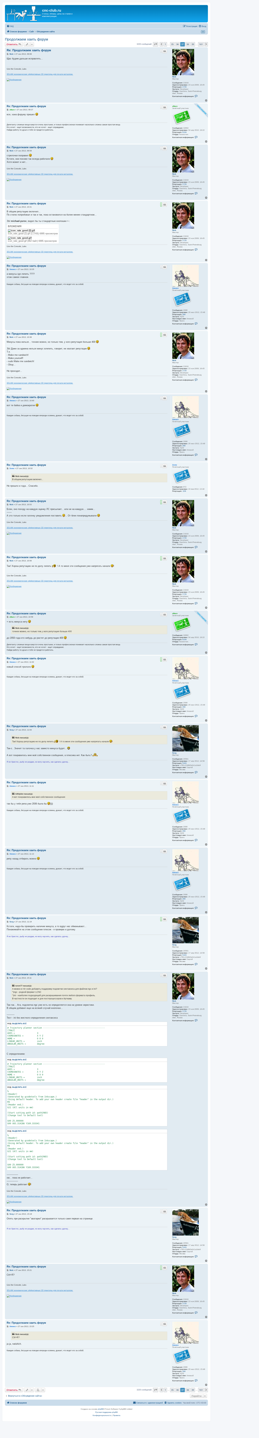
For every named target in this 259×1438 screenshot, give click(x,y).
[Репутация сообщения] (161, 51)
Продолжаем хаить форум (26, 39)
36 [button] (177, 44)
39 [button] (193, 44)
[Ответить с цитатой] (164, 51)
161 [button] (201, 44)
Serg (174, 753)
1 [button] (165, 44)
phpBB (100, 1409)
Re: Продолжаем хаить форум (29, 50)
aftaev (175, 106)
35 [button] (172, 44)
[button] (155, 44)
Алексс (175, 288)
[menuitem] (10, 26)
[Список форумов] (24, 13)
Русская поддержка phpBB (106, 1412)
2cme (174, 465)
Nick (174, 77)
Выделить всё (19, 1024)
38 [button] (187, 44)
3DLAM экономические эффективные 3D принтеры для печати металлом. (40, 74)
